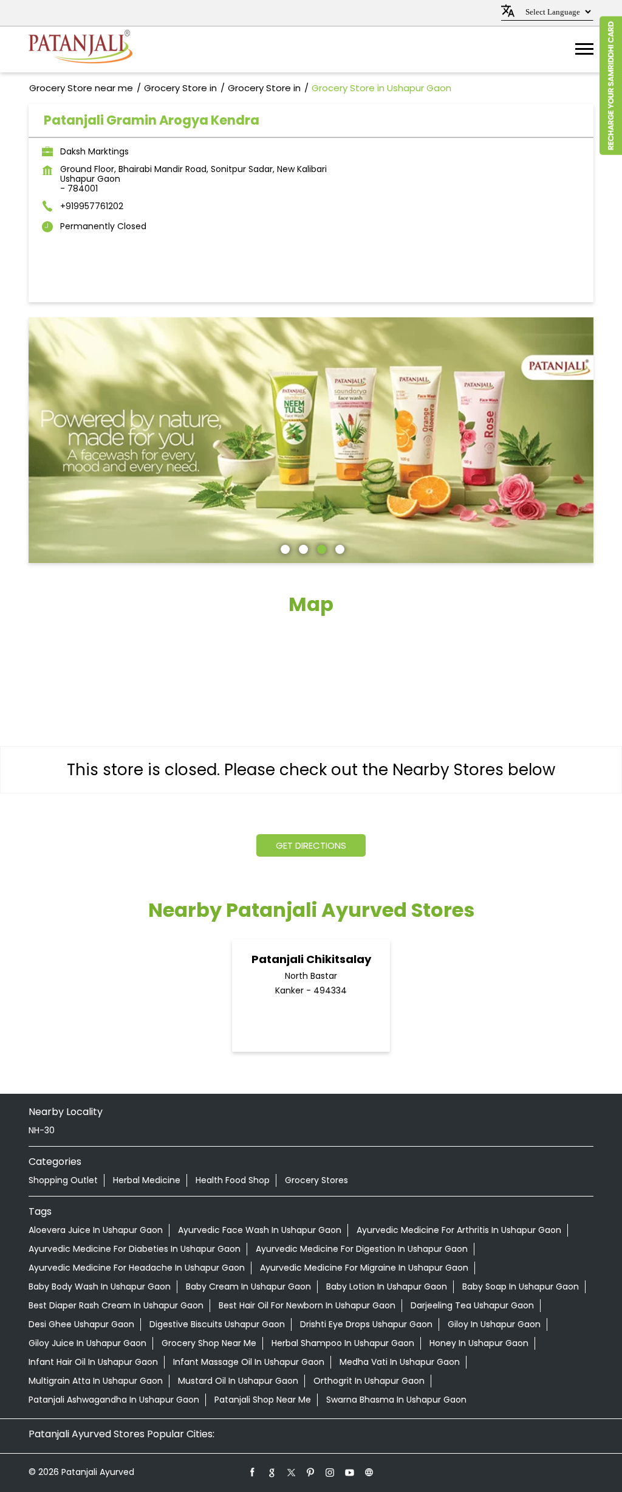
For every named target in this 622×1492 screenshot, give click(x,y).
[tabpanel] (311, 440)
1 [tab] (284, 548)
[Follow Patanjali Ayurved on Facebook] (252, 1472)
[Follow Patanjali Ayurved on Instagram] (330, 1472)
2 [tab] (302, 548)
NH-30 (42, 1130)
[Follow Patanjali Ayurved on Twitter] (291, 1472)
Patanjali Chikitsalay (311, 959)
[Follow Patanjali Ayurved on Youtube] (349, 1472)
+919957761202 (91, 206)
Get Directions (311, 845)
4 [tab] (338, 548)
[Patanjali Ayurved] (80, 49)
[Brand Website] (369, 1472)
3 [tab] (320, 548)
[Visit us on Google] (272, 1472)
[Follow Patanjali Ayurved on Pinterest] (311, 1472)
